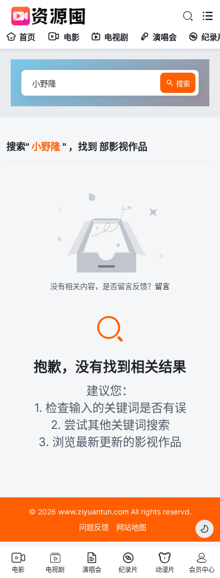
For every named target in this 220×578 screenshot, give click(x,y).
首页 (27, 37)
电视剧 (116, 37)
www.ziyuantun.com (93, 511)
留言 (162, 286)
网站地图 (131, 527)
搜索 (183, 83)
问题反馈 (94, 527)
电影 (72, 37)
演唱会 (165, 37)
